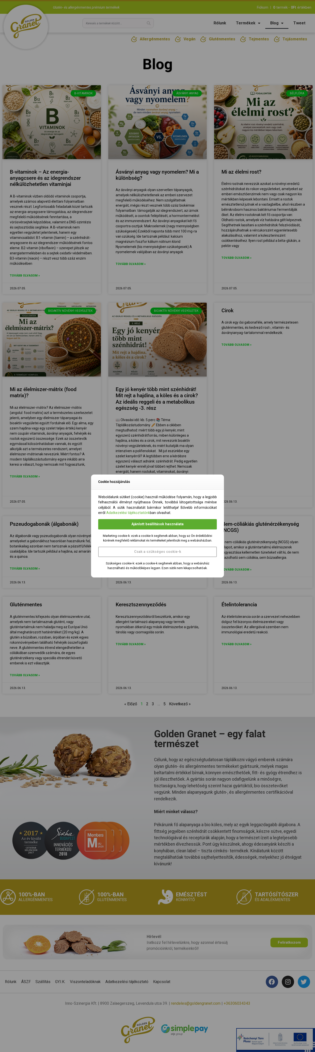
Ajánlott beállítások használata (157, 524)
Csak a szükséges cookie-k (157, 552)
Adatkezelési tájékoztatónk (128, 513)
